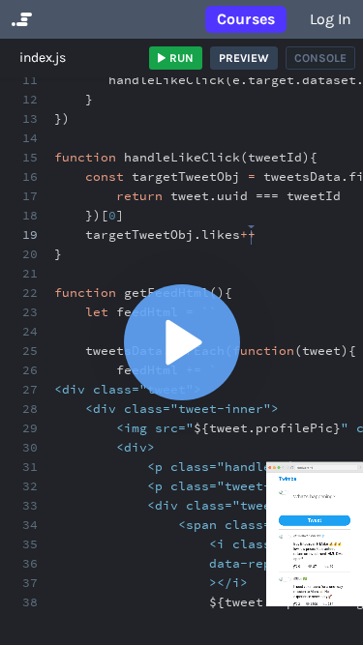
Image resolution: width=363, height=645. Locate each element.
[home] (20, 19)
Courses (246, 19)
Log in (330, 19)
